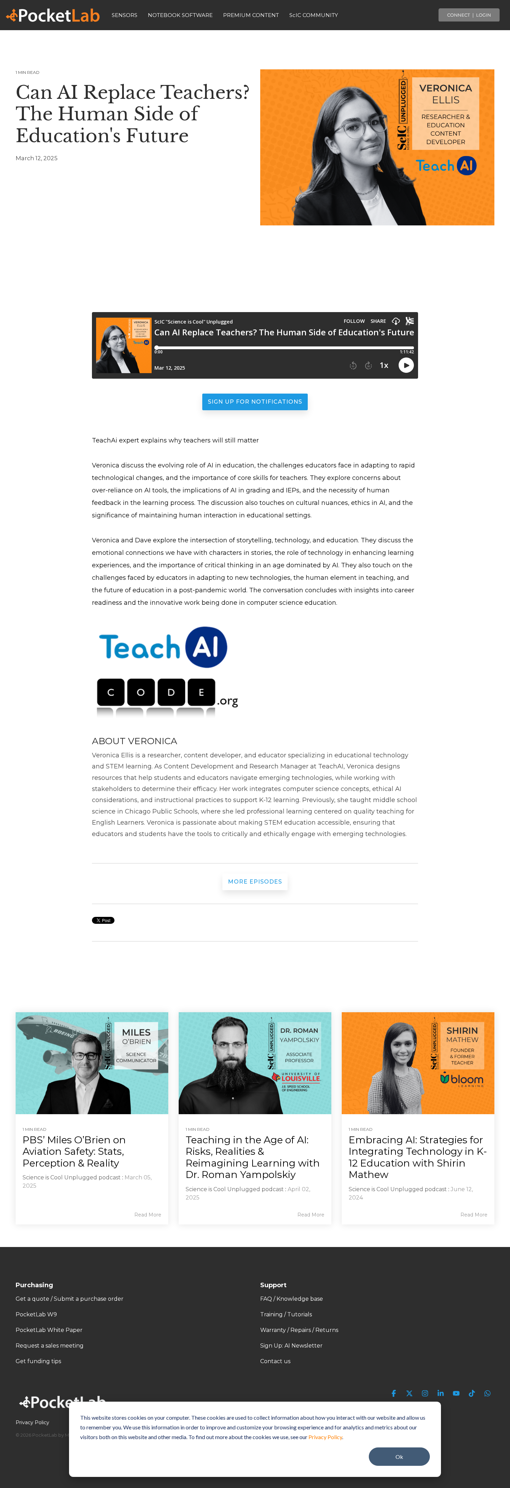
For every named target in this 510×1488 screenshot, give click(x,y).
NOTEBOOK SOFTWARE (180, 15)
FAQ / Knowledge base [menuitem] (291, 1299)
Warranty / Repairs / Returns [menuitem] (299, 1330)
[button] (395, 1394)
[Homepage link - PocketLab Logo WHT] (64, 1410)
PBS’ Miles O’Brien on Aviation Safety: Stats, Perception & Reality (74, 1151)
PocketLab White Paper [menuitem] (49, 1330)
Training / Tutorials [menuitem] (286, 1314)
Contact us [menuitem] (275, 1361)
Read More (147, 1215)
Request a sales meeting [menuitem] (50, 1345)
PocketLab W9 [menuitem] (36, 1314)
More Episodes (255, 881)
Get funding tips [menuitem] (38, 1361)
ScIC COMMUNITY (313, 15)
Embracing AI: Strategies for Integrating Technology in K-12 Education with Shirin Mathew (418, 1157)
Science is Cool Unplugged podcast (72, 1177)
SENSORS (124, 15)
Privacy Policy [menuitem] (32, 1422)
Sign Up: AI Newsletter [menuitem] (291, 1345)
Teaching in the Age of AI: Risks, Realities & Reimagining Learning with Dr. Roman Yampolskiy (253, 1157)
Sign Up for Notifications (255, 401)
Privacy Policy (325, 1437)
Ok (399, 1456)
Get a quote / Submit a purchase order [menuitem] (70, 1299)
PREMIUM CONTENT (251, 15)
